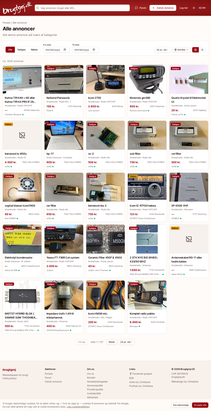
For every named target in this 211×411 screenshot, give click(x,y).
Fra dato (47, 45)
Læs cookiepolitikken (78, 406)
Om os (90, 373)
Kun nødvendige (181, 405)
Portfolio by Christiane (141, 386)
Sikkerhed (92, 397)
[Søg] (38, 8)
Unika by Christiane (139, 382)
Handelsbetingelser (97, 381)
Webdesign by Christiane (184, 381)
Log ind (184, 7)
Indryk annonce (165, 7)
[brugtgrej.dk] (17, 7)
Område (181, 49)
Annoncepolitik (95, 385)
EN (204, 8)
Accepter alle (200, 405)
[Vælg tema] (194, 8)
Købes (34, 49)
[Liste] (202, 49)
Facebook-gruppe (142, 373)
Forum (143, 7)
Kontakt (91, 377)
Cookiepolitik (94, 393)
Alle (10, 49)
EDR (131, 378)
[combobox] (162, 50)
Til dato (75, 45)
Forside (6, 22)
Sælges (21, 49)
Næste (112, 342)
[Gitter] (195, 49)
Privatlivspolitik (95, 389)
